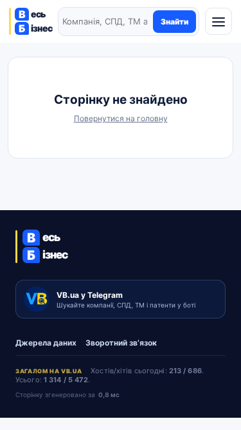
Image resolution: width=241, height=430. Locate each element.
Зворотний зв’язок (121, 342)
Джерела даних (45, 342)
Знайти (174, 21)
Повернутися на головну (121, 118)
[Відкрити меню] (218, 21)
